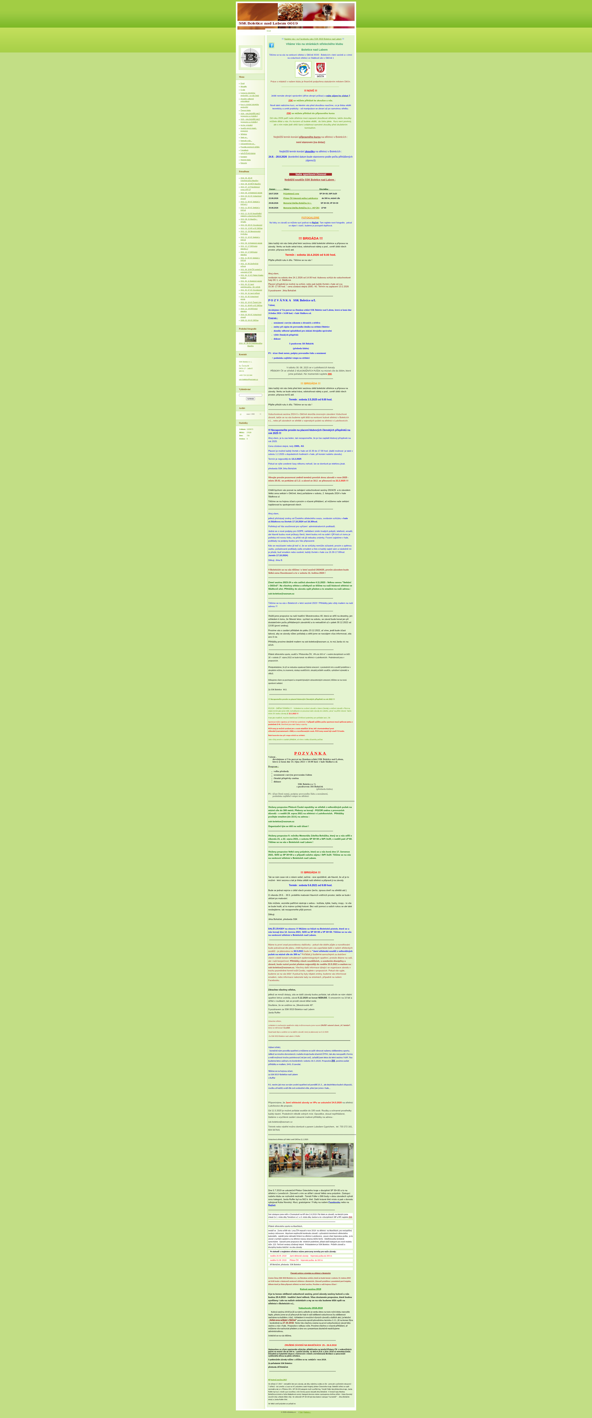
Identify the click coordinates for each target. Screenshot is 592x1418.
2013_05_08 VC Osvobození (251, 225)
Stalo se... (244, 137)
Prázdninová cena (291, 194)
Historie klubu (245, 160)
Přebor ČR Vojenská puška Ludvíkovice (300, 198)
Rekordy (243, 163)
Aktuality (243, 86)
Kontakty (243, 157)
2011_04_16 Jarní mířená (250, 293)
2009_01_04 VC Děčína (249, 320)
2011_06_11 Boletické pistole (251, 281)
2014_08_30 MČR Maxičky (250, 184)
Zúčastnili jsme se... (247, 144)
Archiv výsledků (246, 125)
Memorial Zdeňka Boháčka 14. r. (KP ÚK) (301, 208)
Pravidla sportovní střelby (250, 147)
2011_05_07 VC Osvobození (251, 290)
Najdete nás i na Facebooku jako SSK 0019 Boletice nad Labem (313, 39)
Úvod (242, 83)
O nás (242, 90)
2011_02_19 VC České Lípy (250, 302)
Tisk (301, 1412)
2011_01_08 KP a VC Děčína (251, 305)
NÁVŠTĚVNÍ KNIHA (247, 153)
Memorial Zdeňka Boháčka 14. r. (297, 203)
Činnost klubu (245, 110)
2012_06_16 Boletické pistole (251, 243)
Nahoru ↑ (307, 1412)
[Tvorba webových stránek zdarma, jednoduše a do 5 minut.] (297, 1412)
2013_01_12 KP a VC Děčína (251, 228)
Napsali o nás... (246, 141)
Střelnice (243, 134)
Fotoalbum (244, 150)
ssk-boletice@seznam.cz (248, 379)
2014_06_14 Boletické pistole (251, 193)
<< (240, 414)
